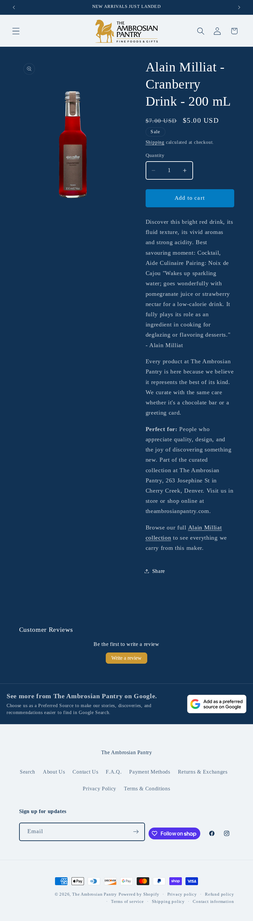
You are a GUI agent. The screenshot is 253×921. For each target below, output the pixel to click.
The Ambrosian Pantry (94, 894)
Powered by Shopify (139, 894)
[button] (16, 31)
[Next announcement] (239, 7)
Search (27, 772)
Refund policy (219, 894)
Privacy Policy (99, 788)
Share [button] (158, 571)
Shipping (155, 142)
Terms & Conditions (147, 788)
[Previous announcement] (14, 7)
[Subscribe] (135, 832)
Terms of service (127, 901)
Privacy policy (182, 894)
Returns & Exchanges (203, 772)
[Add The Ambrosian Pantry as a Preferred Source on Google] (216, 704)
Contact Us (85, 772)
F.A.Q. (114, 772)
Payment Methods (149, 772)
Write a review (126, 658)
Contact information (213, 901)
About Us (54, 772)
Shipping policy (168, 901)
